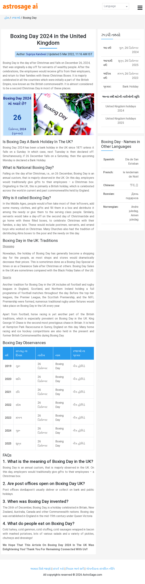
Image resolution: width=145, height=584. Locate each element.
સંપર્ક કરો (59, 568)
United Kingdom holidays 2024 (121, 108)
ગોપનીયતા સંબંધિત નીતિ (100, 568)
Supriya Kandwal (36, 54)
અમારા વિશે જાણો (40, 568)
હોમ (6, 17)
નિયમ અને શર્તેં (75, 568)
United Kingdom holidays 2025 (121, 120)
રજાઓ (16, 17)
